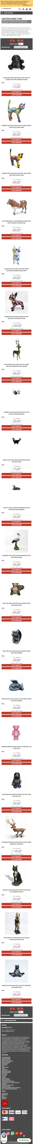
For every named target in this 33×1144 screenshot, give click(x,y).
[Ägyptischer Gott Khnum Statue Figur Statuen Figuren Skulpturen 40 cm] (16, 934)
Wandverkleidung (6, 1080)
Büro (3, 1066)
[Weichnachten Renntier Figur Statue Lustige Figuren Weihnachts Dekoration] (16, 839)
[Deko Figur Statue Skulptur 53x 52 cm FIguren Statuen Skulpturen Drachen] (16, 695)
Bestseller (4, 1083)
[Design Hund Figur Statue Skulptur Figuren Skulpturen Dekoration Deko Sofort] (16, 265)
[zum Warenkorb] (30, 9)
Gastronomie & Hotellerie (8, 1081)
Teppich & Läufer (6, 1086)
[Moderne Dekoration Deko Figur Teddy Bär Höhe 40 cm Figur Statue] (16, 743)
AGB (3, 1096)
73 (21, 40)
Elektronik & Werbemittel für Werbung (11, 1087)
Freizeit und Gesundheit (8, 1085)
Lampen (4, 1076)
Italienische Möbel (6, 1071)
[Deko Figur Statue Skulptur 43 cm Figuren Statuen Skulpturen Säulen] (16, 600)
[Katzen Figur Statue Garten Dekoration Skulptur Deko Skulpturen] (16, 445)
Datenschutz (5, 1093)
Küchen (4, 1077)
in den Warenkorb (16, 95)
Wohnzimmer (5, 1063)
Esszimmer (4, 1064)
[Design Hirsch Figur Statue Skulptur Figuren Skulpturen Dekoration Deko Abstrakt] (16, 361)
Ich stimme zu (27, 5)
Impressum (4, 1094)
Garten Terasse (5, 1078)
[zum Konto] (26, 9)
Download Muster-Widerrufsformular (19, 1142)
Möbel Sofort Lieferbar (7, 1061)
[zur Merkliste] (23, 9)
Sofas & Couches (6, 1059)
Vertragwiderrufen (5, 1103)
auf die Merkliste (16, 92)
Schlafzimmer (5, 1067)
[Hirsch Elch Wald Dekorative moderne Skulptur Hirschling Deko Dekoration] (16, 493)
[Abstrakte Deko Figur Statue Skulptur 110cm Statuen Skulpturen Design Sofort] (16, 170)
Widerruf (4, 1098)
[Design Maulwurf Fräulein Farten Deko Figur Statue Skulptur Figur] (16, 791)
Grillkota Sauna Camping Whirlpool (10, 1082)
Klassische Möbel (6, 1062)
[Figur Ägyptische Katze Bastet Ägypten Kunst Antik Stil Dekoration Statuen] (16, 886)
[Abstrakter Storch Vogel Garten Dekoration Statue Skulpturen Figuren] (16, 552)
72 (18, 40)
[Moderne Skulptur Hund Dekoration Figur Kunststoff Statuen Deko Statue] (16, 313)
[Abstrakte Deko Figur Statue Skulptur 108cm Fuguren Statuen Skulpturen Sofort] (16, 122)
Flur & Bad (4, 1074)
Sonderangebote (6, 1057)
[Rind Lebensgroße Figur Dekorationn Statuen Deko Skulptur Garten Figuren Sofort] (16, 218)
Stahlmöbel (5, 1069)
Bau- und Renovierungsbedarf (9, 1088)
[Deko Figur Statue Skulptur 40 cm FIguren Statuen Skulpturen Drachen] (16, 648)
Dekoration (4, 1073)
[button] (24, 1140)
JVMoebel (4, 1097)
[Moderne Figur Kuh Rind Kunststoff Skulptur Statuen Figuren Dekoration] (16, 398)
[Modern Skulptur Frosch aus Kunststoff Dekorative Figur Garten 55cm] (16, 982)
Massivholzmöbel (6, 1072)
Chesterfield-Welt (6, 1058)
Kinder (3, 1068)
